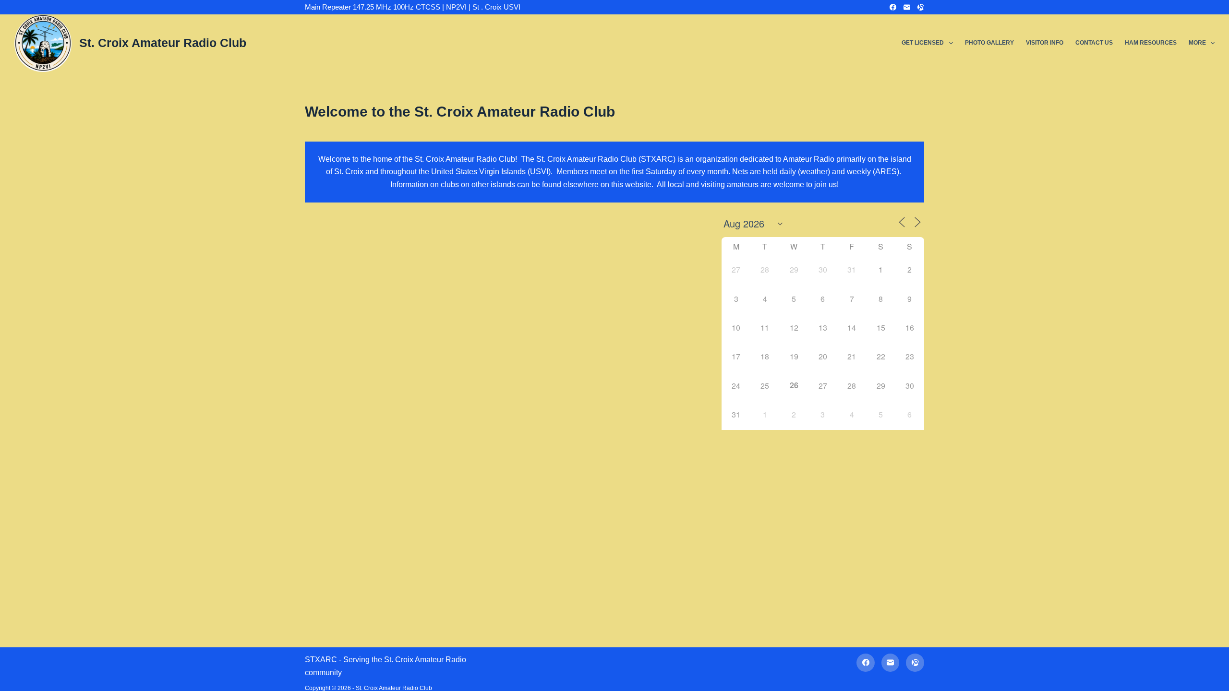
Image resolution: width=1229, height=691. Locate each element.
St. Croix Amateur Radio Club (162, 42)
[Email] (907, 7)
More (1197, 42)
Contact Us (1094, 42)
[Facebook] (893, 7)
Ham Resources (1151, 42)
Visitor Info (1044, 42)
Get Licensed (923, 42)
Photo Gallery (989, 42)
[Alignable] (920, 7)
